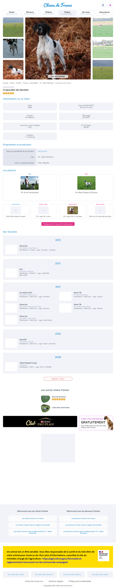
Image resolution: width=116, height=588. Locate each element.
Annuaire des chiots (16, 574)
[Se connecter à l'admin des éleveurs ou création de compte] (110, 5)
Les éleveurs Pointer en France (83, 518)
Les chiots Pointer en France (32, 518)
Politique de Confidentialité (80, 581)
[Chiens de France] (58, 5)
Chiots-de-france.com (34, 581)
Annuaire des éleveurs (44, 574)
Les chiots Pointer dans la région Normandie (33, 525)
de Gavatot (42, 151)
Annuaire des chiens (100, 574)
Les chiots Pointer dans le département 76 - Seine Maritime (33, 532)
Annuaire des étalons (72, 574)
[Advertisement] (58, 448)
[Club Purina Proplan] (40, 421)
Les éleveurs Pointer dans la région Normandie (83, 525)
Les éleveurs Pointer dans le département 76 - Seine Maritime (83, 532)
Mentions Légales (56, 581)
